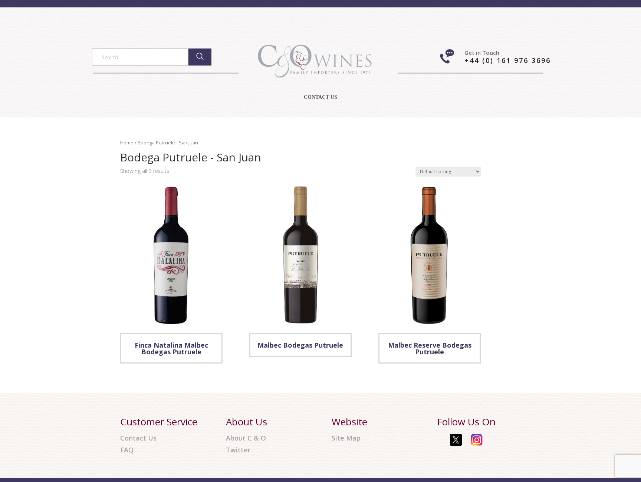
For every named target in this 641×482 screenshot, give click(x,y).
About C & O (246, 438)
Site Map (346, 438)
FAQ (127, 450)
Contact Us (138, 438)
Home (127, 142)
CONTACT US (320, 97)
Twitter (238, 450)
